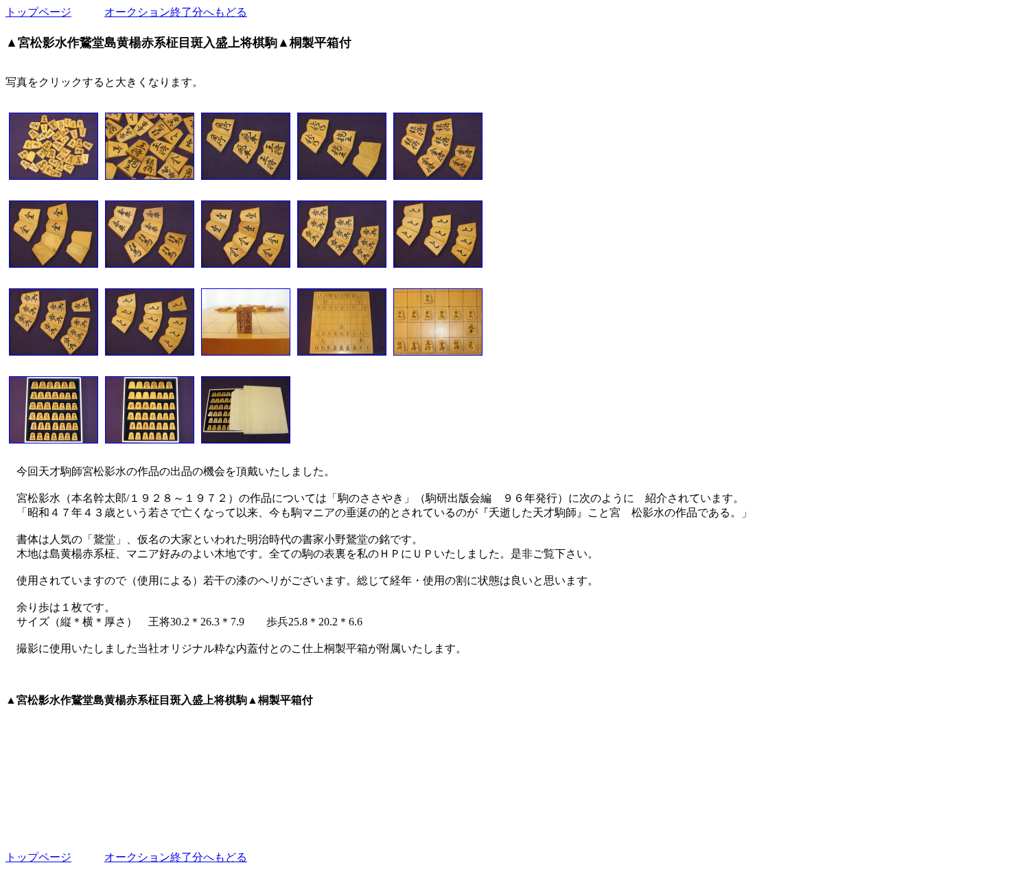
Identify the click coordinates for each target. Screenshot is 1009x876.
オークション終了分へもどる (175, 12)
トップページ (38, 12)
